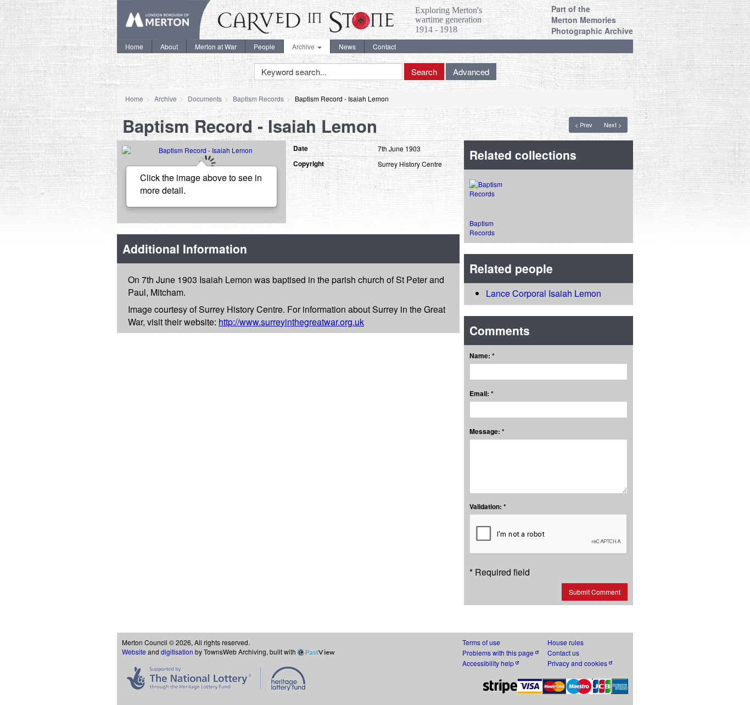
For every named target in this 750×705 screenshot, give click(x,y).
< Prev (583, 124)
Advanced (471, 71)
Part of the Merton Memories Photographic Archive (592, 19)
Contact (384, 46)
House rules (565, 642)
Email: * (481, 393)
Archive (304, 46)
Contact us (563, 652)
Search (424, 71)
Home (134, 46)
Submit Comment (594, 591)
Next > (613, 124)
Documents (205, 98)
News (347, 46)
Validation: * (487, 506)
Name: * (482, 355)
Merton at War (216, 46)
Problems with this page (498, 652)
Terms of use (481, 642)
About (169, 46)
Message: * (487, 431)
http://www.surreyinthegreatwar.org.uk (291, 321)
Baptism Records (258, 98)
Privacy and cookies (578, 663)
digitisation (177, 651)
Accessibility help (489, 663)
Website (134, 651)
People (264, 46)
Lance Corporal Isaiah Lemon (543, 293)
